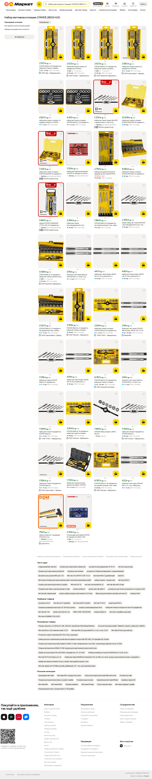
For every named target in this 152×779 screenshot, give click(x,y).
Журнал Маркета (87, 725)
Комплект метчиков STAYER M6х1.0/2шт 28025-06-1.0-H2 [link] (132, 329)
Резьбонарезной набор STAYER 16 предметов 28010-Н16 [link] (78, 536)
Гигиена (47, 719)
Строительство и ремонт (53, 759)
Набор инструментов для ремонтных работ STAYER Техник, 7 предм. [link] (76, 484)
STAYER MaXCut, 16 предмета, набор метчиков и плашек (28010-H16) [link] (77, 432)
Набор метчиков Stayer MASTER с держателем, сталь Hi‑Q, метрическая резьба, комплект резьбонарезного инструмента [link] (106, 121)
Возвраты (84, 722)
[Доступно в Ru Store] (26, 719)
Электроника (49, 722)
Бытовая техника (50, 715)
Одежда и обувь (50, 725)
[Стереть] (86, 4)
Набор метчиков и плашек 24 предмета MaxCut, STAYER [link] (49, 121)
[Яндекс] (146, 776)
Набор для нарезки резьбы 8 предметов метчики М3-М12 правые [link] (104, 173)
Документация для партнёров (92, 752)
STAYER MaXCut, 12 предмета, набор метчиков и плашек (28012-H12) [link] (77, 329)
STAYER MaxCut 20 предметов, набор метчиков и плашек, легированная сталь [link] (50, 67)
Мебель (47, 712)
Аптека (46, 732)
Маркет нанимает (126, 722)
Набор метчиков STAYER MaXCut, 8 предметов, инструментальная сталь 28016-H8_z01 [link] (51, 381)
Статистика (10, 774)
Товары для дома (50, 729)
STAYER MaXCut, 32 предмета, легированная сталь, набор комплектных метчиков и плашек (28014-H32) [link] (50, 329)
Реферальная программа (129, 712)
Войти (143, 4)
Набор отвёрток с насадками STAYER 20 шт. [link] (49, 536)
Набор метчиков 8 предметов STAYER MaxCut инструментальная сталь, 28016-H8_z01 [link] (50, 433)
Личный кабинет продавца (90, 745)
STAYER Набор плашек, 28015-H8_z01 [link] (105, 433)
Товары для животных (52, 755)
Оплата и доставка (87, 712)
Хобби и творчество (51, 739)
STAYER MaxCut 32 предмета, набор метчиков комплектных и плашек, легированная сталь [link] (50, 276)
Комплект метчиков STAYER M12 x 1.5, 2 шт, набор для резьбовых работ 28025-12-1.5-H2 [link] (133, 484)
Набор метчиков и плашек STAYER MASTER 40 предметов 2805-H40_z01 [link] (133, 121)
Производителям (126, 715)
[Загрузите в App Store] (4, 719)
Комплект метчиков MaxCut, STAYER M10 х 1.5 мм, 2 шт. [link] (132, 381)
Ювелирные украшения (52, 765)
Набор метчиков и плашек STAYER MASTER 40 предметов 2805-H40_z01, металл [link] (50, 173)
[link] (47, 567)
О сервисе (84, 719)
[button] (44, 22)
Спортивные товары (51, 752)
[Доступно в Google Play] (11, 719)
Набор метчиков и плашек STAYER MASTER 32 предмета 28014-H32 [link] (133, 173)
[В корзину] (60, 57)
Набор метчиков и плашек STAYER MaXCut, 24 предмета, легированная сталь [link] (77, 121)
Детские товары (50, 762)
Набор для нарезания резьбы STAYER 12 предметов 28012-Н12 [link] (77, 172)
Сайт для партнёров (88, 755)
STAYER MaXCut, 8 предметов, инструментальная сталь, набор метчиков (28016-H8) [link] (105, 224)
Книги (46, 745)
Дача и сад (48, 742)
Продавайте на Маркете (89, 749)
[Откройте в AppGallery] (19, 719)
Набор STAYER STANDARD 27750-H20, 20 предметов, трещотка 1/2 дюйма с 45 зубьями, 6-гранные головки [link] (49, 224)
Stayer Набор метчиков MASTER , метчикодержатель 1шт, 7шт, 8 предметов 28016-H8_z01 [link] (133, 224)
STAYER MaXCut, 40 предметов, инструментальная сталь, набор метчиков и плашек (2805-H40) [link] (105, 484)
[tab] (10, 10)
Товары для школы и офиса (54, 749)
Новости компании (127, 709)
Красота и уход (49, 735)
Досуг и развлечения (52, 709)
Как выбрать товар (87, 709)
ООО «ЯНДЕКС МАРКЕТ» (140, 773)
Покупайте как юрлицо (89, 715)
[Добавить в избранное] (61, 28)
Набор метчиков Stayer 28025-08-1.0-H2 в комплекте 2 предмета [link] (105, 275)
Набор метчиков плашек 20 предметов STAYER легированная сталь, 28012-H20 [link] (78, 68)
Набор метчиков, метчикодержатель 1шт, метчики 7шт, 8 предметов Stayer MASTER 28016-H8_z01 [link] (77, 224)
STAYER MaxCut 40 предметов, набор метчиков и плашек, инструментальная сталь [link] (105, 381)
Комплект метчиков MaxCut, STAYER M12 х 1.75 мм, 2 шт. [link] (77, 276)
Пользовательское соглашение (28, 774)
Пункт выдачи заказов (128, 719)
